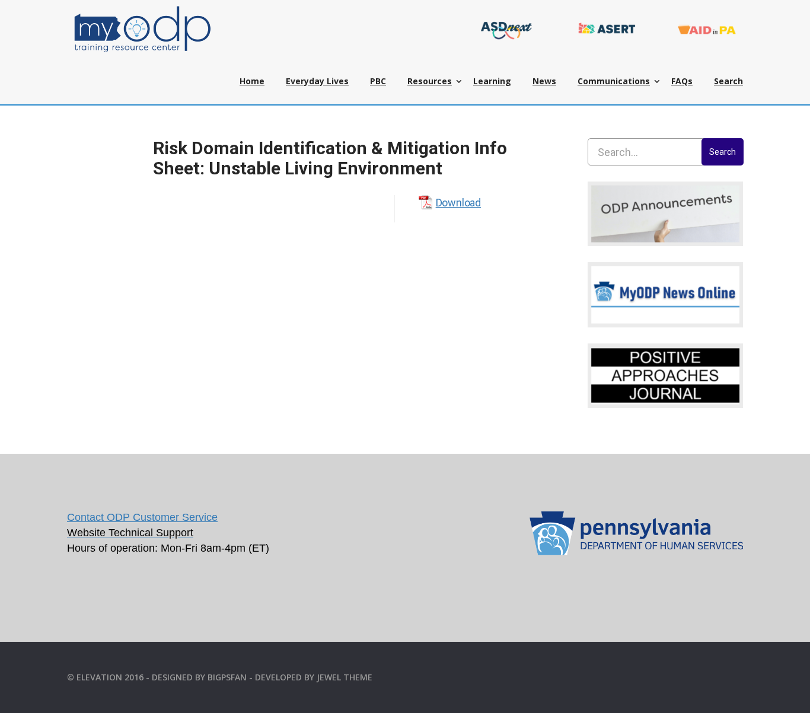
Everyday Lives (317, 81)
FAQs (682, 81)
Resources (429, 81)
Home (252, 81)
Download (458, 202)
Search (728, 81)
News (544, 81)
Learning (492, 81)
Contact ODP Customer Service (142, 517)
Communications (614, 81)
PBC (378, 81)
